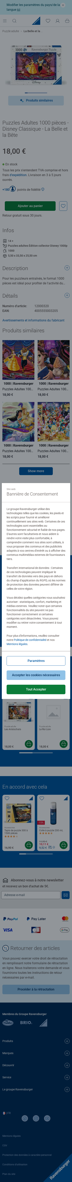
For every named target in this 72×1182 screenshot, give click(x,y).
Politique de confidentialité (30, 639)
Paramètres (36, 661)
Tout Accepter (36, 689)
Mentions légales (17, 644)
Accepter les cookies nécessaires (36, 675)
